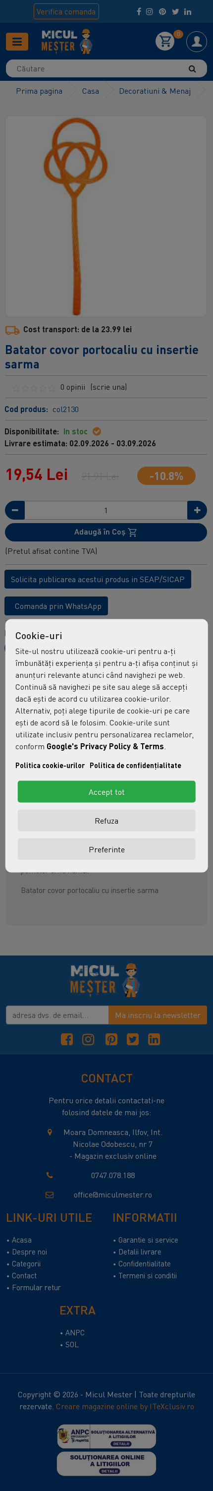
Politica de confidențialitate (135, 765)
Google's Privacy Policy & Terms (105, 745)
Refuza (106, 820)
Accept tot (107, 791)
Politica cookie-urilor (50, 765)
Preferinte (107, 849)
